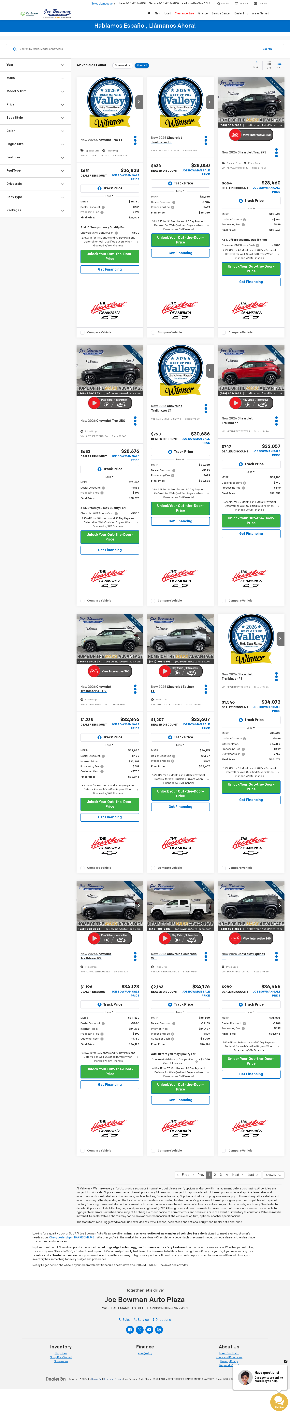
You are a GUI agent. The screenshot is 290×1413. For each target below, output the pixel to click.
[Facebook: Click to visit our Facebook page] (130, 1330)
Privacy (119, 1379)
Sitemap (108, 1379)
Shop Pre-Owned (61, 1357)
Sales (126, 1320)
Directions (163, 1320)
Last (252, 1175)
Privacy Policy (229, 1361)
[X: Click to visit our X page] (139, 1330)
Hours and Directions (229, 1357)
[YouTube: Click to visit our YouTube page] (149, 1330)
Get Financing (110, 269)
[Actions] (135, 140)
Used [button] (168, 13)
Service (143, 1320)
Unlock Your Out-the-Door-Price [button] (110, 256)
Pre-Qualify (145, 1353)
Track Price (112, 188)
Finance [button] (203, 13)
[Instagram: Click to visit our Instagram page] (159, 1330)
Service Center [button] (221, 13)
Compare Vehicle (99, 332)
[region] (109, 224)
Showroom (61, 1361)
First (184, 1175)
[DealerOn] (56, 1379)
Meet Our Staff (229, 1353)
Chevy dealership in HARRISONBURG (72, 1237)
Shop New (61, 1353)
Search (267, 49)
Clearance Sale (184, 13)
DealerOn (96, 1379)
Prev (199, 1175)
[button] (149, 13)
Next (237, 1175)
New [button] (158, 13)
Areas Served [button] (260, 13)
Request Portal (229, 1365)
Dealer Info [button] (241, 13)
